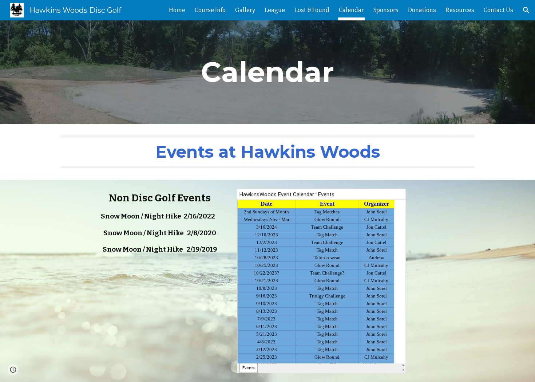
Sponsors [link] (386, 10)
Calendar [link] (351, 10)
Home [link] (177, 10)
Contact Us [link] (498, 10)
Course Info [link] (210, 10)
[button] (526, 10)
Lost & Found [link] (311, 10)
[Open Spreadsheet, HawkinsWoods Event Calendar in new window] (392, 198)
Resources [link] (459, 10)
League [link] (275, 10)
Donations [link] (422, 10)
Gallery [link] (245, 10)
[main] (267, 72)
